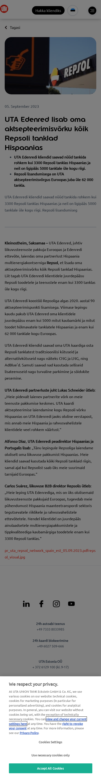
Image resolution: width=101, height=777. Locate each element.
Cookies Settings (50, 742)
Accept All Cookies (50, 768)
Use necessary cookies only (50, 755)
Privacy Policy (29, 733)
